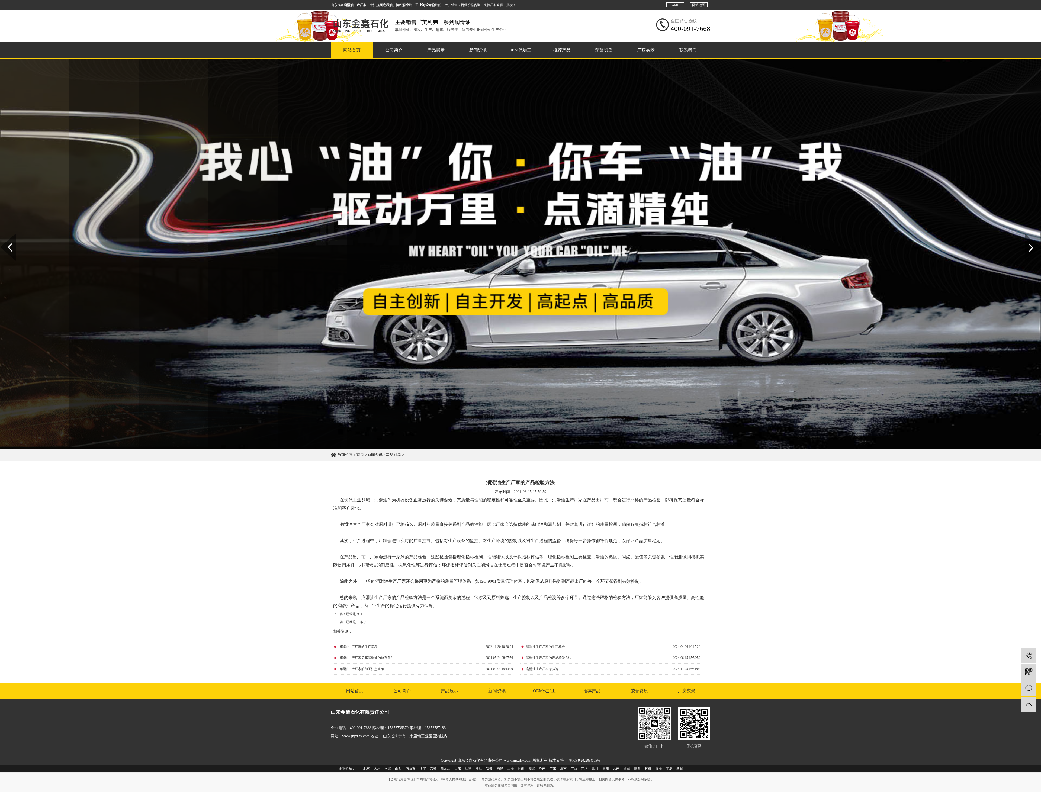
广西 (574, 768)
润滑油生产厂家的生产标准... (546, 647)
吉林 (433, 768)
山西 (398, 768)
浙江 (478, 768)
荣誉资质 (604, 50)
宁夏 (669, 768)
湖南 (542, 768)
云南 (616, 768)
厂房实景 (646, 50)
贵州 (605, 768)
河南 (521, 768)
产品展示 (436, 50)
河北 (387, 768)
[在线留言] (1028, 688)
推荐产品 (562, 50)
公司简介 (394, 50)
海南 (563, 768)
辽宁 (422, 768)
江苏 (468, 768)
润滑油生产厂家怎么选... (543, 669)
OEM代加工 (520, 50)
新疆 (679, 768)
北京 (366, 768)
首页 (360, 455)
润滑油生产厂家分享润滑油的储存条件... (367, 658)
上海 (510, 768)
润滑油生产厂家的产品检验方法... (550, 658)
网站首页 (352, 50)
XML (675, 5)
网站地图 (698, 5)
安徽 (489, 768)
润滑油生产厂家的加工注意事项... (363, 669)
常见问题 (393, 455)
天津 (377, 768)
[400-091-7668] (1028, 655)
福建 (500, 768)
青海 (658, 768)
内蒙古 (410, 768)
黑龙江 (445, 768)
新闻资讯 (478, 50)
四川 (595, 768)
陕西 (637, 768)
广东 (553, 768)
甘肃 (648, 768)
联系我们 (688, 50)
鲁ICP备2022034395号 (584, 760)
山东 (457, 768)
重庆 (584, 768)
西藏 (627, 768)
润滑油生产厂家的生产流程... (359, 647)
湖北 (531, 768)
